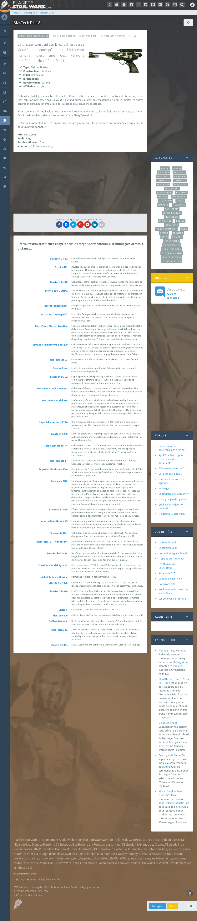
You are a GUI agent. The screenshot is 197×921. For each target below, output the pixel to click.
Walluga (163, 650)
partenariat (23, 873)
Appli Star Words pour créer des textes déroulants (171, 459)
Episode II (179, 172)
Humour (162, 196)
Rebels (180, 221)
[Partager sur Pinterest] (80, 224)
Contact (75, 887)
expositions (142, 858)
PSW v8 (17, 887)
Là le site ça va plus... (170, 473)
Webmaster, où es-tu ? (171, 468)
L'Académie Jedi (168, 547)
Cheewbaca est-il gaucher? (174, 493)
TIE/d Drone (165, 679)
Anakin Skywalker (63, 854)
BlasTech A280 (59, 434)
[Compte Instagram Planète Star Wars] (138, 4)
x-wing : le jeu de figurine (172, 499)
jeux (76, 858)
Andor (165, 168)
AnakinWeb (66, 840)
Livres (180, 200)
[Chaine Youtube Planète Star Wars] (153, 4)
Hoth (180, 806)
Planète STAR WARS (30, 5)
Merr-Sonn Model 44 (55, 445)
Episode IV (180, 176)
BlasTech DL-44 (59, 591)
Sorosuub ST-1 (59, 533)
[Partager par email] (101, 224)
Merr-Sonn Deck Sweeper (52, 388)
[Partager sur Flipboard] (87, 224)
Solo (164, 237)
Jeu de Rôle (179, 196)
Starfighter (171, 241)
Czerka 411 (61, 267)
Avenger (173, 742)
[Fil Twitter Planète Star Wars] (145, 4)
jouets (68, 858)
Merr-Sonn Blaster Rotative (51, 326)
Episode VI (163, 184)
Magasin (163, 204)
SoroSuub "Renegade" (54, 314)
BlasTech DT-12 (59, 258)
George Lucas (138, 840)
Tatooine (77, 111)
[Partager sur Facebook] (59, 224)
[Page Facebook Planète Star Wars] (131, 4)
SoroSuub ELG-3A (57, 553)
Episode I (163, 172)
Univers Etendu (171, 257)
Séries (164, 233)
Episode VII (180, 184)
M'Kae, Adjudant (168, 723)
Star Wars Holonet (26, 879)
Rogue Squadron (166, 229)
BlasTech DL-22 (59, 376)
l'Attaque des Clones (150, 844)
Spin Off (177, 237)
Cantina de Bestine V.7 (171, 578)
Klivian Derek (166, 791)
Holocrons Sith (167, 584)
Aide (172, 906)
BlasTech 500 (60, 615)
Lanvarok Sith (59, 481)
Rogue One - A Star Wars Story (59, 863)
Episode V (180, 180)
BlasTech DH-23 (58, 359)
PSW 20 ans (165, 221)
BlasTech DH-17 (58, 461)
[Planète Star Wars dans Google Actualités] (167, 4)
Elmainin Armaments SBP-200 (50, 344)
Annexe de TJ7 (167, 573)
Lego (83, 858)
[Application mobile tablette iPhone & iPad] (116, 4)
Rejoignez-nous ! (91, 887)
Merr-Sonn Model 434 (55, 400)
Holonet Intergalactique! (173, 553)
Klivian (173, 795)
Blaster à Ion (60, 368)
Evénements (164, 192)
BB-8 (170, 854)
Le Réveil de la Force (87, 844)
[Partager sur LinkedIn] (94, 224)
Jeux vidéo (165, 200)
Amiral (167, 766)
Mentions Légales (33, 887)
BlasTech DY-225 (58, 582)
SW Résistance (171, 245)
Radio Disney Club (49, 879)
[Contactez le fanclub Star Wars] (175, 4)
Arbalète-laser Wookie (54, 577)
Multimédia (171, 208)
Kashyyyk (178, 662)
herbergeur (165, 488)
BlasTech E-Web (58, 509)
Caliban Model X (58, 621)
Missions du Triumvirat (171, 558)
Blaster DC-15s (59, 645)
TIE (181, 679)
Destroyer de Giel (168, 755)
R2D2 (159, 854)
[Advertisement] (80, 183)
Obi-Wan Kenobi (172, 212)
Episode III (163, 176)
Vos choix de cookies (57, 887)
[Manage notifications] (190, 893)
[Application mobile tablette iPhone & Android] (109, 4)
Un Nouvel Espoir (66, 849)
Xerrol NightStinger (56, 305)
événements (164, 858)
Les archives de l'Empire (172, 598)
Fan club (181, 192)
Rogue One (171, 225)
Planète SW (171, 216)
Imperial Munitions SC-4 (53, 469)
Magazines (179, 204)
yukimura (91, 35)
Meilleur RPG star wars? (172, 513)
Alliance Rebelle (175, 803)
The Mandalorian (172, 253)
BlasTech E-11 (59, 629)
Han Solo (97, 854)
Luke (79, 854)
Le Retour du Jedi (155, 849)
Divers (177, 168)
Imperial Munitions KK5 (54, 521)
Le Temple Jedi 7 (168, 542)
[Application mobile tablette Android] (124, 4)
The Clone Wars (171, 249)
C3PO (151, 854)
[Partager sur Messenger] (66, 224)
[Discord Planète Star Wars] (160, 4)
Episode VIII (172, 188)
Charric (63, 609)
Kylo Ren (140, 854)
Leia (86, 854)
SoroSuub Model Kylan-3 (53, 565)
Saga (184, 229)
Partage (156, 906)
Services (178, 233)
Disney (159, 840)
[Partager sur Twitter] (73, 224)
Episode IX (164, 180)
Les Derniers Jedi (181, 863)
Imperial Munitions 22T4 (53, 422)
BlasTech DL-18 (59, 282)
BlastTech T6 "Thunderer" (52, 541)
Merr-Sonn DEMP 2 (56, 290)
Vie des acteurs (171, 261)
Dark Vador (125, 854)
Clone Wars (121, 858)
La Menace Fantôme (41, 844)
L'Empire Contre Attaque (110, 849)
